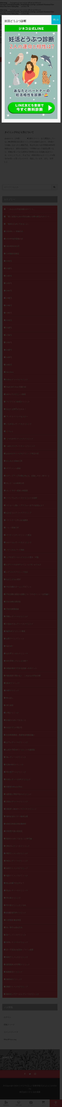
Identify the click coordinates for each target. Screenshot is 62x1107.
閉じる (56, 19)
